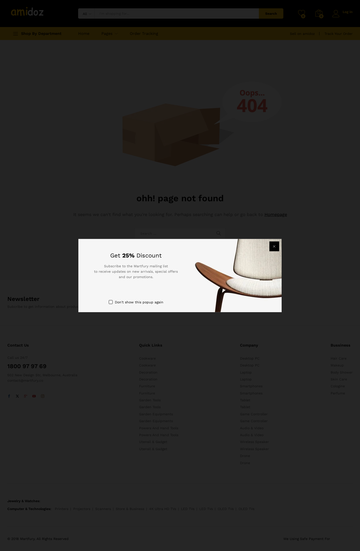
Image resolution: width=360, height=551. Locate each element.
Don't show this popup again (139, 302)
